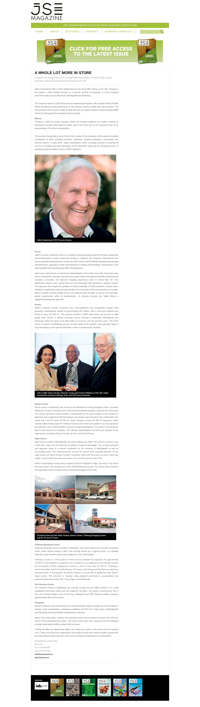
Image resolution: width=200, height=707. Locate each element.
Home (39, 31)
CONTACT (92, 31)
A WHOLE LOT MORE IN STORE (63, 73)
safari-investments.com (42, 657)
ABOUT (54, 31)
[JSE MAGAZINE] (46, 18)
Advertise (38, 680)
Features (72, 31)
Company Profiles (118, 31)
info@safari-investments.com (44, 654)
